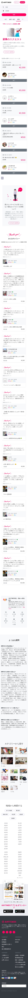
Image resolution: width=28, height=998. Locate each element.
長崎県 (20, 861)
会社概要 (4, 939)
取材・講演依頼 (19, 960)
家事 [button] (18, 19)
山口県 (6, 868)
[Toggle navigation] (26, 2)
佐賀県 (20, 859)
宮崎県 (20, 868)
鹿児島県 (20, 870)
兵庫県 (6, 852)
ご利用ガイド (5, 955)
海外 (20, 875)
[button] (6, 614)
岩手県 (6, 827)
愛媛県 (20, 852)
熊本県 (20, 863)
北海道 (6, 823)
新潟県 (6, 848)
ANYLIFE (17, 939)
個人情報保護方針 (6, 949)
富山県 (20, 823)
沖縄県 (20, 873)
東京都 (18, 810)
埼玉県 (13, 814)
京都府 (13, 818)
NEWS (17, 942)
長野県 (20, 832)
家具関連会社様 (19, 957)
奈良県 (6, 854)
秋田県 (6, 832)
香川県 (6, 873)
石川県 (20, 825)
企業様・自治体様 (19, 955)
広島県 (6, 866)
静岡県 (20, 837)
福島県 (6, 837)
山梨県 (20, 830)
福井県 (20, 827)
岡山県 (6, 863)
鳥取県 (6, 859)
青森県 (6, 825)
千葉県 (6, 846)
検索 (14, 14)
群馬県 (6, 844)
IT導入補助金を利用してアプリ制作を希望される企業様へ (20, 965)
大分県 (20, 866)
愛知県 (20, 839)
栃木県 (6, 841)
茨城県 (6, 839)
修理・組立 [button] (12, 19)
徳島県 (6, 870)
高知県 (20, 854)
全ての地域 (9, 810)
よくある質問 (5, 957)
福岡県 (20, 856)
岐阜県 (20, 834)
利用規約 (4, 942)
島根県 (6, 861)
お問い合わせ (5, 960)
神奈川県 (5, 814)
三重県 (20, 841)
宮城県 (6, 830)
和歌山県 (6, 856)
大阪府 (21, 814)
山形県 (6, 834)
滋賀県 (20, 844)
